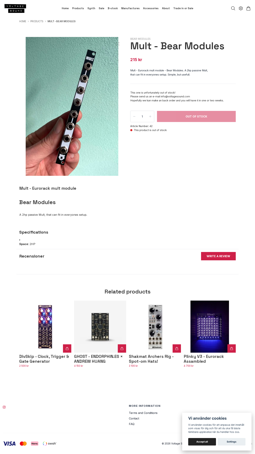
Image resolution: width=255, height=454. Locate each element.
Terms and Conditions (143, 413)
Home (22, 21)
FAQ (131, 424)
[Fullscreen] (118, 44)
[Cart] (248, 8)
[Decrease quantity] (134, 116)
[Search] (233, 8)
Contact (134, 418)
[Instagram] (4, 407)
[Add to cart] (67, 348)
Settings (231, 441)
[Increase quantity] (150, 116)
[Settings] (241, 8)
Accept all (202, 441)
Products (36, 21)
